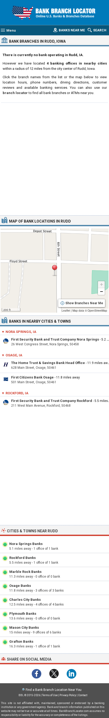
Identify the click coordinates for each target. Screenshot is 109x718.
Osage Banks (20, 586)
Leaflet (66, 310)
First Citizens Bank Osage (32, 377)
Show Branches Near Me (84, 303)
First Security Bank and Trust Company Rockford (51, 401)
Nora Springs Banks (26, 544)
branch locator (15, 93)
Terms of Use (50, 695)
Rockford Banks (22, 558)
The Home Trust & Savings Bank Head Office (48, 363)
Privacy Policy (68, 695)
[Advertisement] (54, 158)
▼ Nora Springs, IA (18, 332)
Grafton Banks (21, 641)
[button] (54, 270)
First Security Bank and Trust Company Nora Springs (55, 339)
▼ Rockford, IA (14, 393)
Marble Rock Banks (25, 572)
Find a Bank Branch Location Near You (53, 690)
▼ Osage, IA (11, 355)
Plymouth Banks (22, 614)
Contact (82, 695)
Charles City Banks (25, 600)
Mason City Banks (24, 628)
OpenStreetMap (97, 310)
